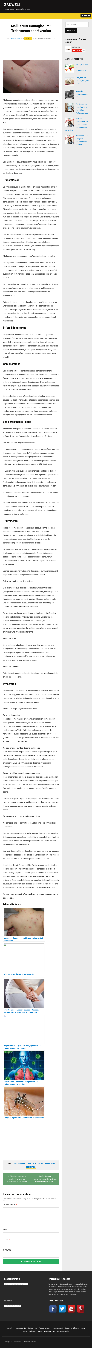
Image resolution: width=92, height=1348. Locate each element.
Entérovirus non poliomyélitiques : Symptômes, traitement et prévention (45, 1179)
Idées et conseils (20, 1328)
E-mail (6, 1240)
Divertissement (58, 1328)
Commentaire (10, 1205)
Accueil (9, 1328)
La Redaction (15, 38)
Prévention (31, 1167)
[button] (85, 15)
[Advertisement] (31, 53)
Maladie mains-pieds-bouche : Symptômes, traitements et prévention (17, 1179)
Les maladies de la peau (22, 1163)
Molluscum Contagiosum (44, 1163)
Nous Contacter (49, 1331)
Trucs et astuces (44, 1328)
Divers (40, 1331)
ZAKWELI (12, 5)
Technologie (32, 1328)
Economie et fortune (72, 1328)
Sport (83, 1328)
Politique (32, 1331)
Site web (7, 1250)
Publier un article (63, 1331)
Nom (6, 1230)
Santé (28, 38)
